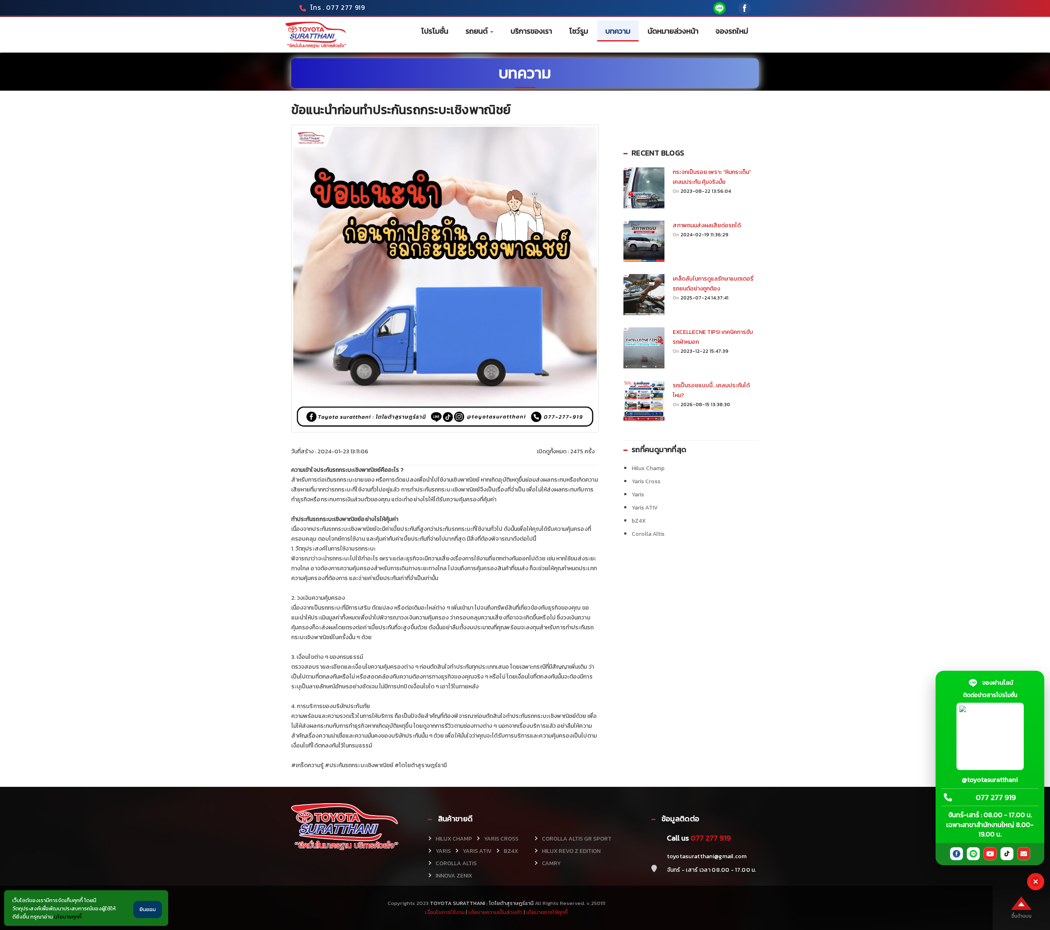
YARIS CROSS (501, 838)
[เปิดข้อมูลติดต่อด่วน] (1035, 881)
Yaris (638, 494)
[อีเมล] (1023, 853)
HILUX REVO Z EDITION (571, 851)
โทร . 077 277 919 (337, 7)
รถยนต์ (477, 31)
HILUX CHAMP (454, 838)
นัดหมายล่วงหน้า (673, 31)
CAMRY (551, 863)
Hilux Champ (648, 468)
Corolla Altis (648, 534)
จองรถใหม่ (732, 31)
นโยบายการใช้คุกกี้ (547, 912)
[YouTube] (990, 853)
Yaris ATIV (645, 507)
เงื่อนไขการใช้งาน (445, 912)
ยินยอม (147, 909)
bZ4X (639, 520)
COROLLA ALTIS (456, 863)
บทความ (617, 31)
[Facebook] (956, 853)
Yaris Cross (646, 481)
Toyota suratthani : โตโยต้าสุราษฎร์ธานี (481, 903)
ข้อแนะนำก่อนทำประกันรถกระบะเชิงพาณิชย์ (401, 110)
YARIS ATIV (477, 851)
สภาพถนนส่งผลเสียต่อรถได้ (707, 225)
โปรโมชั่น (434, 31)
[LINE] (973, 853)
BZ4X (511, 851)
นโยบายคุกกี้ (68, 917)
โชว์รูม (578, 31)
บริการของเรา (531, 31)
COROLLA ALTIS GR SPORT (577, 838)
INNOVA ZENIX (454, 875)
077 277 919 (996, 797)
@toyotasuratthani (990, 779)
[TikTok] (1006, 853)
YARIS (443, 851)
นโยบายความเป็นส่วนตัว (495, 912)
